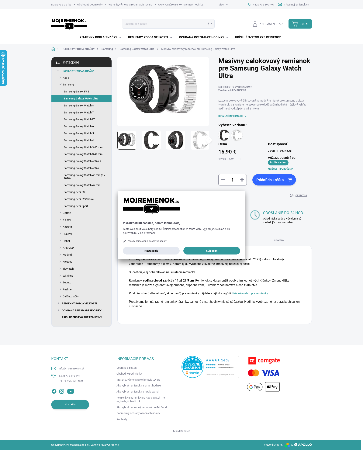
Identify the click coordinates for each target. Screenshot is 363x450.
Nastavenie (151, 250)
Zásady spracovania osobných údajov (147, 241)
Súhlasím (211, 250)
